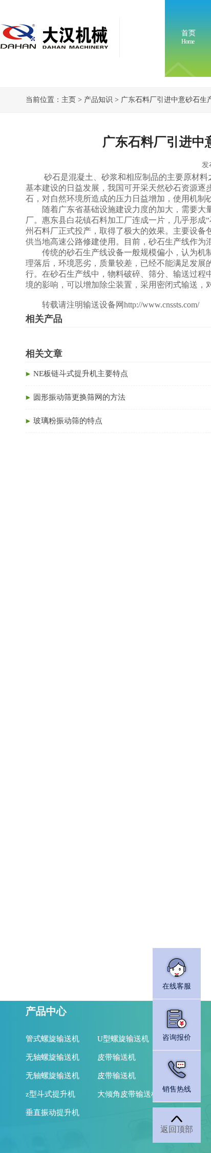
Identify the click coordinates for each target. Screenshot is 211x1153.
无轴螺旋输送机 (52, 1057)
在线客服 (176, 986)
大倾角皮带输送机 (128, 1094)
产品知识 (98, 100)
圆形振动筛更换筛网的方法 (79, 397)
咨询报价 (176, 1037)
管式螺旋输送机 (52, 1039)
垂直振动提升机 (52, 1112)
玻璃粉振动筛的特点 (67, 421)
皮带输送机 (116, 1057)
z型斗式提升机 (50, 1094)
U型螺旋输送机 (123, 1039)
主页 (68, 100)
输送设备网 (103, 304)
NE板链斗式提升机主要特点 (80, 373)
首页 (188, 37)
